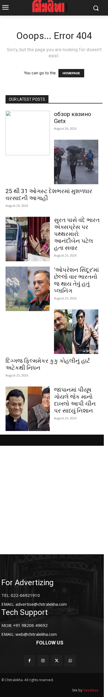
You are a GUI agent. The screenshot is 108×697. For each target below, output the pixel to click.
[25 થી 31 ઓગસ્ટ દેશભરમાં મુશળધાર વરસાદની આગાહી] (76, 162)
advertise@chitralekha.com (41, 604)
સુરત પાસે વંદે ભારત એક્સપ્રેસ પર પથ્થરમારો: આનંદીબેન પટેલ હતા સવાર (77, 234)
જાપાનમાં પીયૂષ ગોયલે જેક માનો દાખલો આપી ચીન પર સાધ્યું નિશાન (75, 400)
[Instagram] (43, 660)
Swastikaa (90, 690)
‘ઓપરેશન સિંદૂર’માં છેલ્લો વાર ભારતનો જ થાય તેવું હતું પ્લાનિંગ (76, 280)
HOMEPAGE (71, 73)
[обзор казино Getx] (28, 133)
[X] (56, 660)
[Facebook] (29, 660)
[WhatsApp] (70, 660)
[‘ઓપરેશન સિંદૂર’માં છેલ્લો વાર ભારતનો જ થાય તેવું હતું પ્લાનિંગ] (28, 289)
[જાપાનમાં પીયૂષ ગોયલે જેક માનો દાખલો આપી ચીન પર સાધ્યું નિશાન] (28, 408)
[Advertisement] (54, 500)
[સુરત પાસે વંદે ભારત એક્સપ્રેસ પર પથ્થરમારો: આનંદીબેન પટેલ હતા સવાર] (28, 239)
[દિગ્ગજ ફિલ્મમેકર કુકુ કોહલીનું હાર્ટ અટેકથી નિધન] (76, 331)
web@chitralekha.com (36, 634)
